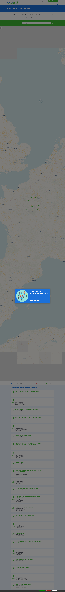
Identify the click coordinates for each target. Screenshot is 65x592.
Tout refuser (48, 590)
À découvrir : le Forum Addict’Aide (39, 292)
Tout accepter (42, 590)
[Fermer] (49, 287)
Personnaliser (54, 590)
